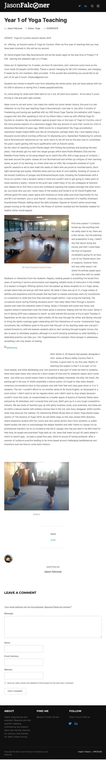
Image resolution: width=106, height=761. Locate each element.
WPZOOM (97, 752)
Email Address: (11, 656)
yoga (53, 540)
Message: (8, 613)
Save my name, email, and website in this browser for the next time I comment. (40, 683)
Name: (7, 642)
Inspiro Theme (84, 752)
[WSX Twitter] (79, 6)
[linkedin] (86, 6)
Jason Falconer (14, 28)
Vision (31, 28)
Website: (8, 669)
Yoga (37, 28)
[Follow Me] (70, 723)
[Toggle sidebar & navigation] (99, 6)
